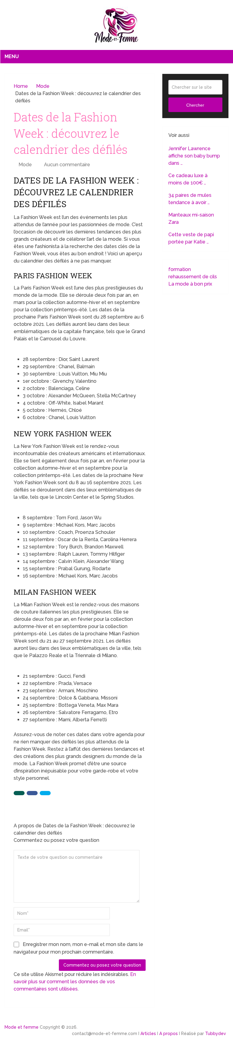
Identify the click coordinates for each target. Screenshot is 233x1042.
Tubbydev (215, 1033)
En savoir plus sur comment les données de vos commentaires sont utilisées (75, 981)
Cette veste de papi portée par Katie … (191, 238)
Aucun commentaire (67, 164)
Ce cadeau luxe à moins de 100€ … (188, 179)
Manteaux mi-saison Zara (191, 218)
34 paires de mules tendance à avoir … (189, 198)
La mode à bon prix (190, 284)
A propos (168, 1033)
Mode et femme (22, 1027)
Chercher (195, 105)
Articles (148, 1033)
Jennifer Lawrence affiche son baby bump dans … (194, 156)
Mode (25, 164)
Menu (12, 56)
